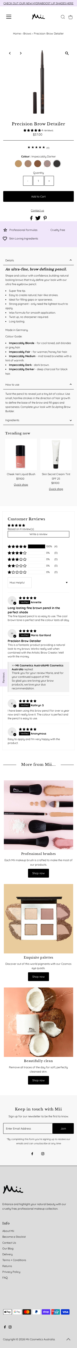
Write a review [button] (38, 534)
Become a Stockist (14, 1236)
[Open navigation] (11, 16)
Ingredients (12, 420)
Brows (27, 33)
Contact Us (9, 1242)
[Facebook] (32, 1154)
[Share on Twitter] (38, 219)
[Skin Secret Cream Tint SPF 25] (56, 454)
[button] (32, 130)
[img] (27, 598)
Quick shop (21, 484)
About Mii (8, 1231)
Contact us (37, 210)
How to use (12, 384)
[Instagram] (42, 1154)
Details (9, 260)
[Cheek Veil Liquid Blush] (21, 454)
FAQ (5, 1277)
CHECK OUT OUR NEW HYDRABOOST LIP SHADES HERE (38, 3)
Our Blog (7, 1248)
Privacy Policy (11, 1271)
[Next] (20, 53)
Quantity (38, 172)
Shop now (38, 873)
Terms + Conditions (14, 1260)
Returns (7, 1266)
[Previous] (10, 53)
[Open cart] (70, 17)
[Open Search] (63, 17)
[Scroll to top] (68, 1339)
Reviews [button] (3, 677)
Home (17, 33)
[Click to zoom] (67, 53)
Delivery (7, 1254)
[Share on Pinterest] (45, 219)
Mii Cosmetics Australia (40, 1339)
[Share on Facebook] (31, 219)
